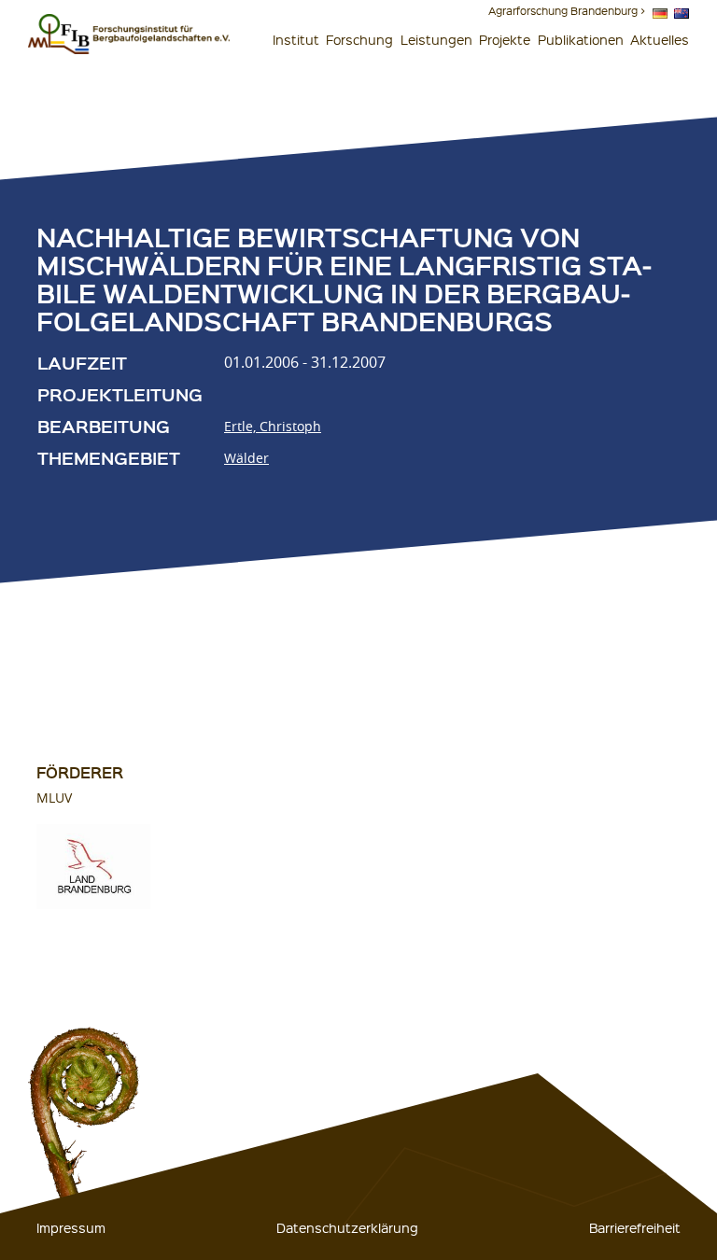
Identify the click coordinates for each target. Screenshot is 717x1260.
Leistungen (436, 39)
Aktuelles (659, 39)
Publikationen (581, 39)
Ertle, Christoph (272, 426)
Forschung (359, 39)
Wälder (246, 458)
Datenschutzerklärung (347, 1227)
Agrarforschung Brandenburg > (566, 11)
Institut (296, 39)
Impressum (70, 1227)
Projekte (504, 39)
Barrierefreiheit (635, 1227)
